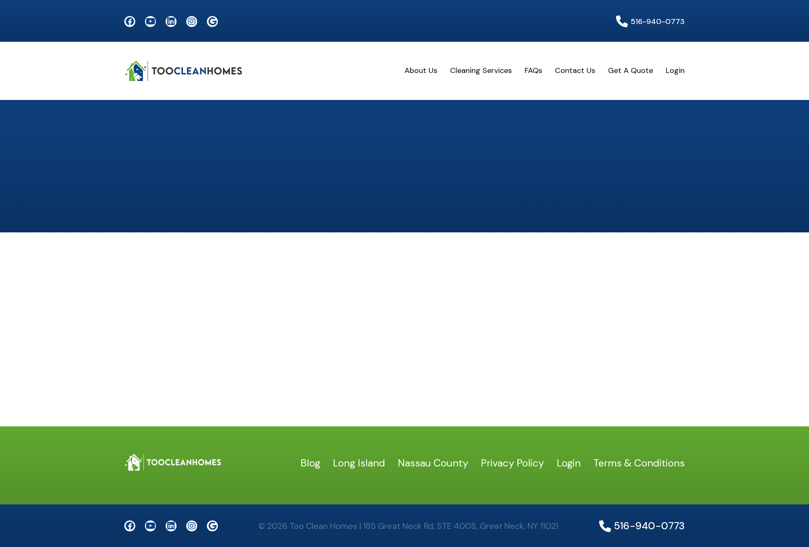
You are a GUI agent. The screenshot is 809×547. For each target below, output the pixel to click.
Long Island (359, 462)
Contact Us (575, 70)
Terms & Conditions (639, 462)
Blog (310, 462)
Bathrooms (431, 281)
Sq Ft (136, 339)
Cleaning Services (481, 70)
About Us (420, 70)
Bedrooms (146, 281)
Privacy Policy (512, 462)
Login (675, 70)
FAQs (533, 70)
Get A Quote (630, 70)
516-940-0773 (658, 21)
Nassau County (433, 462)
